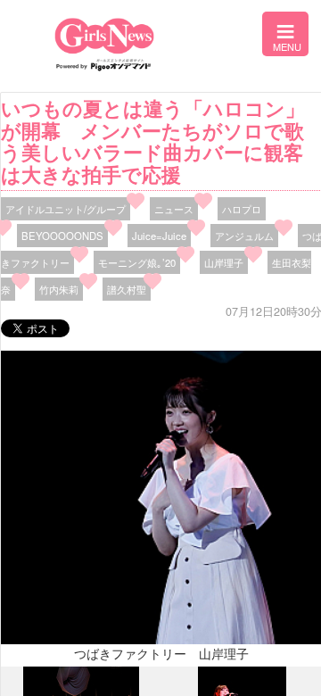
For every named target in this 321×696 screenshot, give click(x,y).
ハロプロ (241, 209)
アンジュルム (244, 235)
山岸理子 (223, 262)
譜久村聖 (126, 289)
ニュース (173, 209)
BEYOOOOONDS (62, 235)
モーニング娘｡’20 (137, 262)
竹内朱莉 (58, 289)
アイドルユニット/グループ (65, 209)
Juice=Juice (159, 235)
